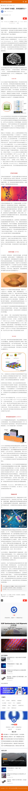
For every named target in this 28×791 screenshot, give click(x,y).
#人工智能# (4, 703)
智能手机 (4, 596)
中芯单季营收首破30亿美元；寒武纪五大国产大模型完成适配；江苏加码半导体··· (14, 745)
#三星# (8, 707)
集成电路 (12, 596)
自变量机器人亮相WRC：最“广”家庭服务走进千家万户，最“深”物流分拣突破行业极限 (14, 736)
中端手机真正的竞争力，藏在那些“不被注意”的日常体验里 (14, 743)
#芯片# (3, 700)
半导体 (10, 5)
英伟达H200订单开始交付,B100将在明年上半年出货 (16, 671)
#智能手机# (13, 700)
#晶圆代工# (14, 705)
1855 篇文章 (18, 729)
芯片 (11, 154)
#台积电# (3, 707)
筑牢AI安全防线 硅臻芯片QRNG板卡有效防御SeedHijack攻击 (14, 738)
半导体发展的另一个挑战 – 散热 (14, 664)
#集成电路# (19, 700)
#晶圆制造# (19, 703)
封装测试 (18, 594)
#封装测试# (4, 705)
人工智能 (9, 594)
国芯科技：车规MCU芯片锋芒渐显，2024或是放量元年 (17, 677)
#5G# (14, 703)
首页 (7, 5)
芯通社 (12, 586)
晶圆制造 (23, 594)
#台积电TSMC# (21, 705)
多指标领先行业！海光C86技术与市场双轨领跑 (16, 658)
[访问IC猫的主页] (14, 719)
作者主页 (10, 729)
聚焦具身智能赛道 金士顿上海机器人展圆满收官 (13, 741)
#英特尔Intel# (13, 707)
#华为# (9, 705)
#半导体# (8, 700)
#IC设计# (9, 703)
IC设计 (4, 594)
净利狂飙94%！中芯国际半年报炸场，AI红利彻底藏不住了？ (14, 734)
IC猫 (5, 11)
